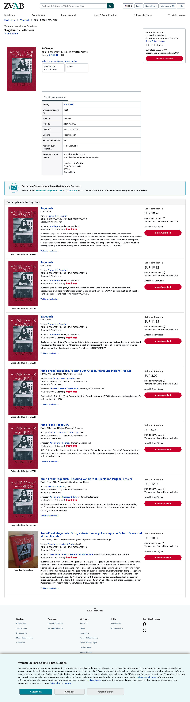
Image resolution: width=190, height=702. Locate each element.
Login (138, 6)
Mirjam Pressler (55, 190)
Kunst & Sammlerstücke (105, 15)
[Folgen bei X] (144, 631)
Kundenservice (117, 628)
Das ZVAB (84, 623)
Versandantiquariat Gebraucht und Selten (71, 554)
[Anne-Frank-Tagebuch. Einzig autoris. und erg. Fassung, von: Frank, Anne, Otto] (23, 567)
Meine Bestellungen (24, 638)
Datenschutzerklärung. (60, 683)
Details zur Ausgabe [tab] (55, 97)
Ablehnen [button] (69, 691)
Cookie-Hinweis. (94, 680)
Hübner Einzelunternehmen (64, 388)
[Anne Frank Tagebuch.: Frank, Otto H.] (23, 468)
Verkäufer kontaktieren (50, 251)
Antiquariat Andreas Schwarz (65, 497)
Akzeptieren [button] (36, 691)
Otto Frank (72, 190)
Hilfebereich (116, 623)
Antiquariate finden (143, 15)
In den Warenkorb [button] (164, 58)
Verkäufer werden (177, 15)
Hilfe (181, 6)
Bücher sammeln (69, 15)
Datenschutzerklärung (89, 638)
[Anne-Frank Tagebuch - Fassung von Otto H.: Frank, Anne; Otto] (23, 522)
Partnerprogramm (55, 628)
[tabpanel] (91, 138)
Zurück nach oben (95, 610)
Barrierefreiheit (86, 652)
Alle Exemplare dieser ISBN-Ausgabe (59, 61)
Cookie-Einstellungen (146, 677)
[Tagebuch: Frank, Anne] (23, 251)
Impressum (84, 633)
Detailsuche (9, 15)
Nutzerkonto (151, 6)
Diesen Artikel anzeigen (155, 41)
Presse (82, 628)
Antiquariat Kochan (60, 442)
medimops (55, 226)
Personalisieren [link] (105, 691)
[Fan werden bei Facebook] (144, 624)
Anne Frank (41, 190)
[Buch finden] (110, 5)
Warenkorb (20, 642)
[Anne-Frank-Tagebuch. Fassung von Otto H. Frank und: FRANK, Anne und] (23, 414)
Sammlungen (38, 15)
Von (50, 67)
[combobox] (73, 5)
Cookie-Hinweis (86, 647)
